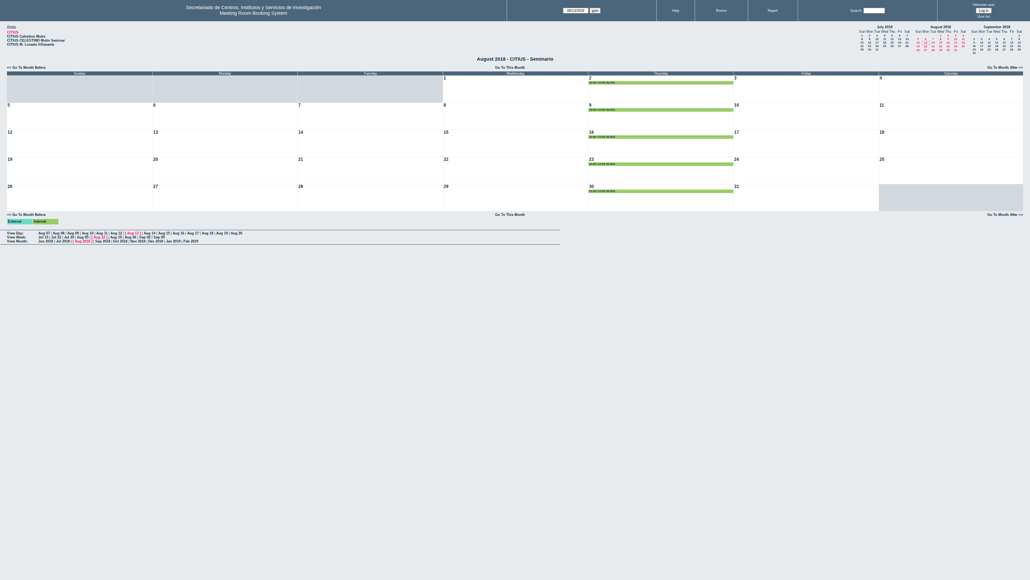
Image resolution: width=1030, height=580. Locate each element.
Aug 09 (73, 233)
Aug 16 (178, 233)
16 (869, 42)
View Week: (16, 237)
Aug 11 (102, 233)
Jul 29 (69, 237)
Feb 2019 (190, 241)
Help (675, 11)
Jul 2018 (63, 241)
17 (877, 42)
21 (907, 42)
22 (862, 46)
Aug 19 (222, 233)
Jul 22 (56, 237)
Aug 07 (44, 233)
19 (892, 42)
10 (877, 39)
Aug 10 (87, 233)
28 (907, 46)
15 (862, 42)
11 (884, 39)
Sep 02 (144, 237)
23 (869, 46)
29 (862, 49)
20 (899, 42)
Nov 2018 (137, 241)
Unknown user (984, 5)
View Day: (15, 233)
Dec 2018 (155, 241)
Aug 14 (149, 233)
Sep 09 (159, 237)
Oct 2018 (120, 241)
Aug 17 (193, 233)
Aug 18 (207, 233)
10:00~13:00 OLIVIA (602, 82)
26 (892, 46)
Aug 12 (116, 233)
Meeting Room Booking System (253, 13)
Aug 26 (130, 237)
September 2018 (997, 27)
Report (773, 11)
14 (907, 39)
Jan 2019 (173, 241)
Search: (856, 11)
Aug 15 (164, 233)
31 (877, 49)
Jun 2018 (45, 241)
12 (892, 39)
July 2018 (884, 27)
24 (877, 46)
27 (899, 46)
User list (983, 17)
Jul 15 (43, 237)
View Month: (17, 241)
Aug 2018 (82, 241)
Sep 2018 (102, 241)
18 (884, 42)
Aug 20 (236, 233)
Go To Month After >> (1005, 68)
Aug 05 (83, 237)
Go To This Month (510, 68)
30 (869, 49)
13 (899, 39)
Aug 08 (58, 233)
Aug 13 (133, 233)
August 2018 (940, 27)
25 (884, 46)
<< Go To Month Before (26, 68)
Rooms (721, 11)
